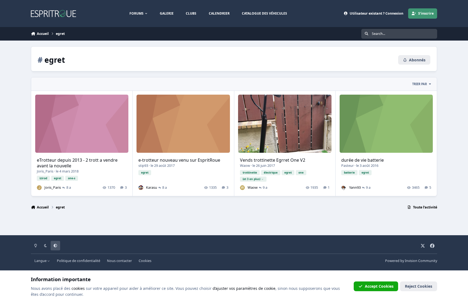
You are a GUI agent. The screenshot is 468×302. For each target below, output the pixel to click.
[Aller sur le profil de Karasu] (140, 187)
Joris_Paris (45, 171)
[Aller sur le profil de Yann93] (343, 187)
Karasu (151, 187)
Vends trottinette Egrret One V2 (272, 160)
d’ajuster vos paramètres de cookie (244, 288)
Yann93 (355, 187)
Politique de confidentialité (78, 260)
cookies (78, 288)
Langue (40, 260)
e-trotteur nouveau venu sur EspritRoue (179, 160)
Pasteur (347, 165)
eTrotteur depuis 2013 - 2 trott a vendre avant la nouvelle (77, 163)
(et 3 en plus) (251, 179)
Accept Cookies (379, 286)
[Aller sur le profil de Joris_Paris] (39, 187)
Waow (245, 165)
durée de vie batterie (362, 160)
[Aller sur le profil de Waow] (242, 187)
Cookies (145, 260)
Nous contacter (119, 260)
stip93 (143, 165)
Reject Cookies (418, 286)
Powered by (411, 260)
